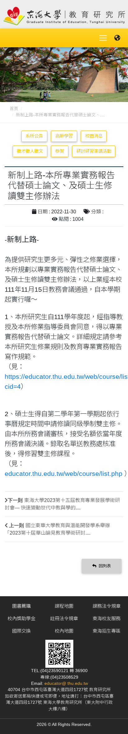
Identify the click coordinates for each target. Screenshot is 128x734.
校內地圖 (64, 631)
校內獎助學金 (21, 618)
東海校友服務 (107, 618)
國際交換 (21, 631)
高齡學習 (64, 135)
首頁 (14, 108)
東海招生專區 (107, 631)
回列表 (104, 566)
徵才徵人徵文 (30, 151)
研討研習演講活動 (93, 151)
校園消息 (94, 135)
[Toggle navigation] (103, 38)
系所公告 (34, 135)
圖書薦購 (21, 606)
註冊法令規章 (64, 618)
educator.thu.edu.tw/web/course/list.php (63, 473)
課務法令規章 (107, 606)
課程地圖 (64, 606)
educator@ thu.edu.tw (66, 683)
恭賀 (59, 151)
